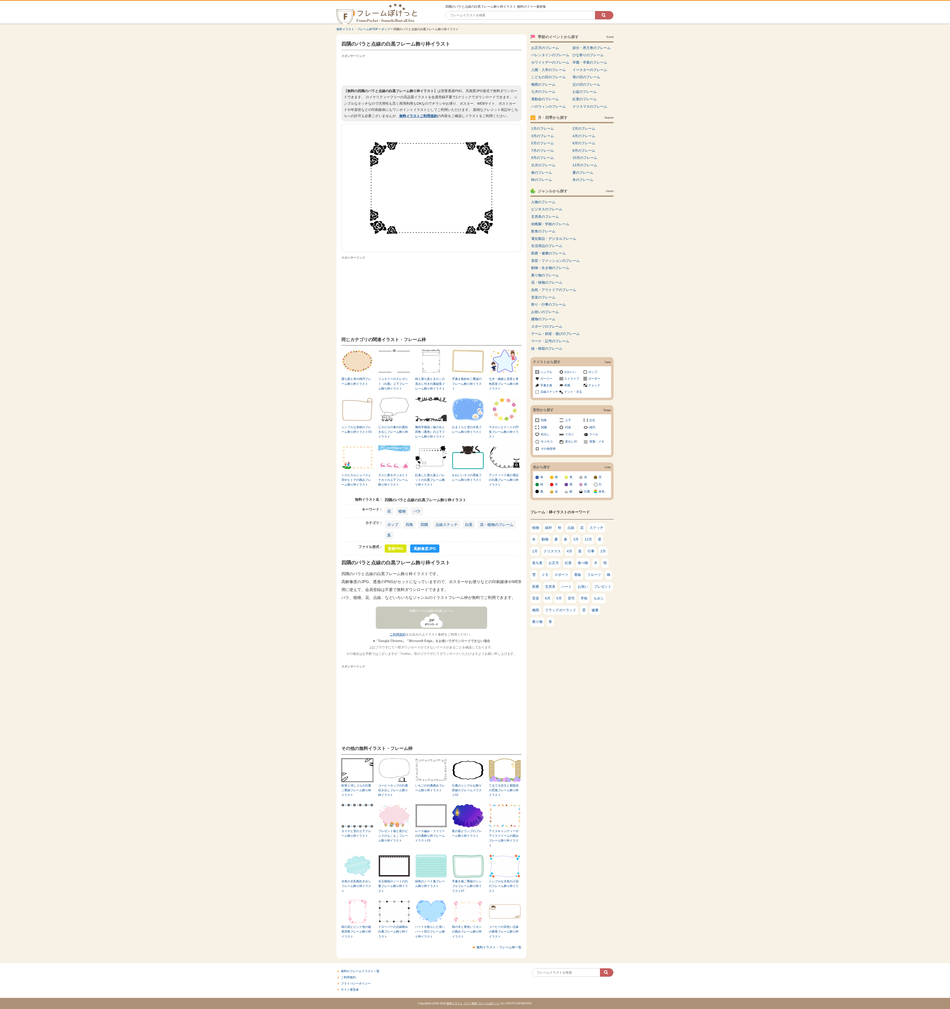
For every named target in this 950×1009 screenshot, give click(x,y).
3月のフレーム (542, 136)
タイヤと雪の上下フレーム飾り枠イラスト (356, 833)
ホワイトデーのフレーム (550, 62)
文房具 (550, 587)
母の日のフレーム (586, 77)
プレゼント (602, 587)
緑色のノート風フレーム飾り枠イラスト (430, 884)
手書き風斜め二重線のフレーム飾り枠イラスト (467, 383)
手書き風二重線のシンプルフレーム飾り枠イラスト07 (467, 886)
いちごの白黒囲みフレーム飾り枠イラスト (430, 788)
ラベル (593, 434)
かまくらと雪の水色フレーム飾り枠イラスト (467, 429)
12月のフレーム (584, 165)
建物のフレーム (543, 319)
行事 (591, 551)
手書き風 (546, 385)
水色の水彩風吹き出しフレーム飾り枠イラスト (356, 886)
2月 (603, 551)
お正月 (553, 563)
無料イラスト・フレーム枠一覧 (499, 947)
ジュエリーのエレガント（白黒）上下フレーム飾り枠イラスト (393, 383)
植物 (402, 511)
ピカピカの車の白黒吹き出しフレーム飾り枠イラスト (393, 432)
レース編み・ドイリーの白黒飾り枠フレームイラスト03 (430, 835)
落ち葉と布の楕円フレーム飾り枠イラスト (356, 381)
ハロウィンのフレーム (548, 106)
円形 (568, 427)
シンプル (546, 372)
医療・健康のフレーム (548, 253)
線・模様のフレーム (546, 348)
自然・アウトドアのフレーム (553, 290)
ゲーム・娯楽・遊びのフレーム (555, 334)
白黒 (469, 524)
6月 (547, 598)
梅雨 (535, 610)
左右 (592, 420)
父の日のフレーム (586, 84)
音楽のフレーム (543, 297)
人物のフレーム (543, 202)
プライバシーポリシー (356, 983)
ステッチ (596, 528)
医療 (535, 587)
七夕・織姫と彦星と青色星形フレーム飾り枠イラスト (504, 383)
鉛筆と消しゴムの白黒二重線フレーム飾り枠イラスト (356, 790)
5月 (559, 598)
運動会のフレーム (545, 99)
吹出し (545, 434)
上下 (568, 420)
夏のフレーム (582, 172)
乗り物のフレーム (545, 275)
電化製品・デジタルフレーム (553, 239)
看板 (577, 575)
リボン (569, 434)
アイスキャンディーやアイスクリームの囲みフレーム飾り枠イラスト (504, 838)
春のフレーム (541, 172)
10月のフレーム (584, 158)
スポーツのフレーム (546, 326)
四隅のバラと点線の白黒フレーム (431, 611)
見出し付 (571, 441)
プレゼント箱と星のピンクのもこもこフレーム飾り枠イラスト (393, 835)
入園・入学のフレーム (548, 70)
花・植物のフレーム (496, 524)
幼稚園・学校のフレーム (550, 224)
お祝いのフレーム (545, 312)
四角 (409, 524)
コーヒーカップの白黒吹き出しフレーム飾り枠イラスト (393, 790)
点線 (570, 528)
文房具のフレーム (545, 217)
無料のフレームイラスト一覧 (360, 971)
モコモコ (547, 441)
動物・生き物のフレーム (550, 268)
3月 (576, 539)
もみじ (599, 598)
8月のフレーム (583, 150)
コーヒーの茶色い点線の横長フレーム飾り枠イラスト (504, 931)
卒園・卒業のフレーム (589, 62)
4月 (569, 551)
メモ (545, 575)
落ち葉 (537, 563)
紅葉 (568, 563)
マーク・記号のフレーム (550, 341)
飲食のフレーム (543, 231)
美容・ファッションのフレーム (555, 261)
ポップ (385, 29)
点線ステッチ (446, 524)
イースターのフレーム (589, 70)
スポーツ (561, 575)
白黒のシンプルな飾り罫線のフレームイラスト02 (467, 790)
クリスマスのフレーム (589, 106)
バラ (417, 511)
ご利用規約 (398, 634)
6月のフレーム (583, 143)
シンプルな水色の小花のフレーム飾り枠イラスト (504, 886)
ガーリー (546, 378)
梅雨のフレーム (543, 84)
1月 (535, 551)
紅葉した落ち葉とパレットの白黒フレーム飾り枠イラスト (430, 480)
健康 (595, 610)
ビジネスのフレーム (546, 209)
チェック (594, 385)
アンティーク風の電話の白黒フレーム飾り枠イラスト (504, 480)
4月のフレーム (583, 136)
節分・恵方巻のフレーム (591, 48)
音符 (571, 598)
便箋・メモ (596, 441)
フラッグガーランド (560, 610)
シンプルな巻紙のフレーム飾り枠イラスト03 (356, 429)
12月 (588, 539)
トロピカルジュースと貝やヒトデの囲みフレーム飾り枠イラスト (356, 480)
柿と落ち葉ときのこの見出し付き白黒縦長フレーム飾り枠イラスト (430, 383)
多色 (602, 491)
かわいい (570, 372)
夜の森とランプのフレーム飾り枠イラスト (467, 833)
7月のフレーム (542, 150)
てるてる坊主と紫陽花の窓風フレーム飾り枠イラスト (504, 790)
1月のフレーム (542, 128)
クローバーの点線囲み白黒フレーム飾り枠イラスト (393, 931)
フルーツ (594, 575)
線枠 (548, 528)
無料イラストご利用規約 (418, 116)
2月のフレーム (583, 128)
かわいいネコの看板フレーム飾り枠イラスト (467, 477)
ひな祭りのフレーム (588, 55)
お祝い (583, 587)
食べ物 (583, 563)
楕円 (592, 427)
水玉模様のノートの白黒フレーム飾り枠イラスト (393, 886)
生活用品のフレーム (546, 246)
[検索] (604, 15)
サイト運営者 (350, 989)
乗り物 (537, 622)
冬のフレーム (582, 180)
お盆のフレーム (584, 92)
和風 (567, 385)
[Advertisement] (431, 70)
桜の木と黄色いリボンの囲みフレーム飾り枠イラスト (467, 931)
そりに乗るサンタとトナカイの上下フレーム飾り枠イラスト (393, 480)
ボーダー (594, 378)
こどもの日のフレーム (548, 77)
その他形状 (548, 448)
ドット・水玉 (573, 392)
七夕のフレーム (543, 92)
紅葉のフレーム (584, 99)
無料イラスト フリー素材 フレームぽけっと (473, 1003)
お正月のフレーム (545, 48)
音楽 (535, 598)
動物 (545, 539)
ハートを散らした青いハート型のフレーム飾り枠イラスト (430, 931)
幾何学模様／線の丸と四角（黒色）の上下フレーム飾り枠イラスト (430, 432)
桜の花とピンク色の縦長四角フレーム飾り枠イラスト (356, 931)
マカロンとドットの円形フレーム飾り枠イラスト (504, 432)
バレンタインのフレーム (550, 55)
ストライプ (571, 378)
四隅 (424, 524)
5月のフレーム (542, 143)
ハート (566, 587)
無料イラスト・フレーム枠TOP (357, 29)
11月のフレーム (543, 165)
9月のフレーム (542, 158)
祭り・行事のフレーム (548, 304)
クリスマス (552, 551)
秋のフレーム (541, 180)
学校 (584, 598)
